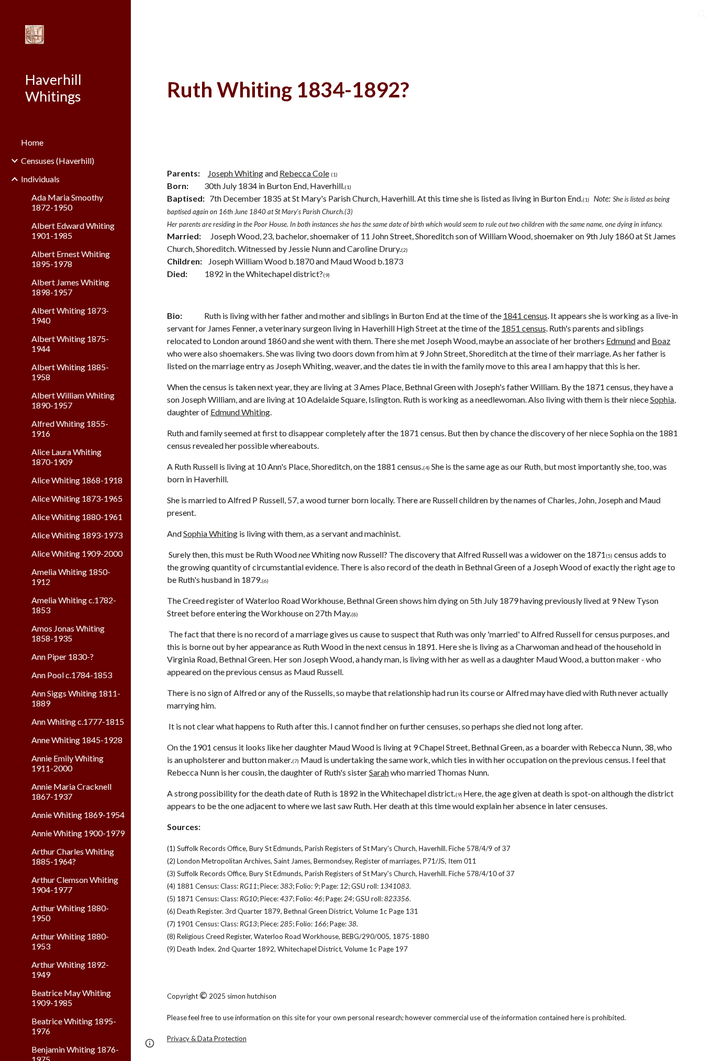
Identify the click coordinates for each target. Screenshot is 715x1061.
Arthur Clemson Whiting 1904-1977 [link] (74, 884)
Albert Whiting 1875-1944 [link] (70, 343)
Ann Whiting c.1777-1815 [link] (77, 721)
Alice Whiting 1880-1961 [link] (76, 517)
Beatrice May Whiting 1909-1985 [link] (71, 998)
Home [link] (32, 142)
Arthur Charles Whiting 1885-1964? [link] (72, 856)
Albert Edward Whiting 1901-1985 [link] (73, 230)
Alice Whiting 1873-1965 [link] (76, 498)
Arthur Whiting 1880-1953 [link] (70, 941)
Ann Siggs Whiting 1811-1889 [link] (75, 698)
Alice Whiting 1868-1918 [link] (76, 480)
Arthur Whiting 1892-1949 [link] (70, 969)
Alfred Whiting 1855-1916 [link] (69, 428)
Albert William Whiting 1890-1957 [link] (73, 400)
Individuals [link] (40, 179)
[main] (423, 89)
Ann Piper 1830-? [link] (62, 656)
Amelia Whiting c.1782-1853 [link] (73, 605)
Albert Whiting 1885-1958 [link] (70, 372)
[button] (702, 14)
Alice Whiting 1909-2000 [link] (76, 553)
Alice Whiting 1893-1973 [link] (76, 535)
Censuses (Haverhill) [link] (57, 160)
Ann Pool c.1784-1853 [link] (71, 675)
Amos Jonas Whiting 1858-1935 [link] (68, 633)
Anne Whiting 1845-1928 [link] (76, 740)
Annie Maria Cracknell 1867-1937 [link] (71, 791)
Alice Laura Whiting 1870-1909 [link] (66, 457)
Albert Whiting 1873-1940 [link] (70, 315)
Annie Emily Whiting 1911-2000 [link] (67, 763)
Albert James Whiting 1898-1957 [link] (70, 287)
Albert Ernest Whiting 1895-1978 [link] (70, 259)
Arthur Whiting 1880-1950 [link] (70, 913)
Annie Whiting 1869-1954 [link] (78, 815)
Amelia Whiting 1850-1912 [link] (70, 577)
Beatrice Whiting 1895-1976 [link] (73, 1026)
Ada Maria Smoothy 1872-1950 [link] (67, 202)
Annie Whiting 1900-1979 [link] (78, 833)
